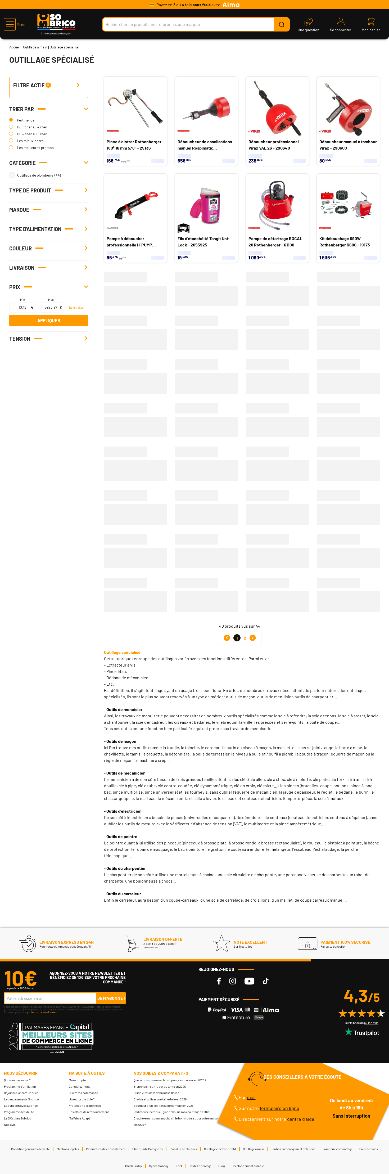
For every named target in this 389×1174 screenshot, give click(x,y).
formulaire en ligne (279, 1108)
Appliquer (48, 320)
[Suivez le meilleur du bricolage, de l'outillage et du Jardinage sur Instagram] (233, 981)
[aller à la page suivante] (252, 638)
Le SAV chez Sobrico (17, 1118)
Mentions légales (68, 1149)
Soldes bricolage (200, 1166)
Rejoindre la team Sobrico (21, 1093)
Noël (178, 1166)
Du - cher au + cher (32, 127)
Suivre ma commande (83, 1093)
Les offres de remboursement (89, 1112)
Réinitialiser (76, 307)
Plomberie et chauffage (337, 1149)
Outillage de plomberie (35, 175)
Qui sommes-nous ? (17, 1080)
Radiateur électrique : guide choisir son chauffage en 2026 (172, 1112)
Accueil (14, 47)
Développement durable (248, 1166)
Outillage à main (35, 47)
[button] (14, 24)
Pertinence (25, 120)
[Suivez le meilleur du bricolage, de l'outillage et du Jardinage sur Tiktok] (265, 981)
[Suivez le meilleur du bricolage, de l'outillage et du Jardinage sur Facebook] (219, 981)
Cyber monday (159, 1166)
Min (22, 299)
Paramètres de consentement (105, 1149)
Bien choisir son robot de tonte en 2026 (160, 1086)
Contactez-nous (79, 1086)
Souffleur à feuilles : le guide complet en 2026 (163, 1105)
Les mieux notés (30, 140)
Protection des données (85, 1105)
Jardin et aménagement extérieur (293, 1149)
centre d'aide (300, 1119)
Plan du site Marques (183, 1149)
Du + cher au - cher (32, 134)
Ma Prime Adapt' (80, 1118)
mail (251, 1097)
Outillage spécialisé (122, 652)
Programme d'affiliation (20, 1086)
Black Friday (133, 1166)
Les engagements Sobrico (21, 1099)
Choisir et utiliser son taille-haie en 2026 (160, 1099)
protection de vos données (42, 1012)
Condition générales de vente (30, 1149)
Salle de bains (368, 1149)
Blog (221, 1166)
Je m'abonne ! (111, 998)
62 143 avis (371, 1022)
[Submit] (282, 24)
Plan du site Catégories (147, 1149)
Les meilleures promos (35, 147)
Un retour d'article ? (82, 1099)
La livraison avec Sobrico (21, 1105)
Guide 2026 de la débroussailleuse (156, 1093)
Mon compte (77, 1080)
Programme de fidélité (19, 1112)
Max (51, 299)
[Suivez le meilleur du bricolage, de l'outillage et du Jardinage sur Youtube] (249, 981)
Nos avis (10, 1124)
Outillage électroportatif (220, 1149)
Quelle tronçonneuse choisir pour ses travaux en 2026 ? (170, 1080)
